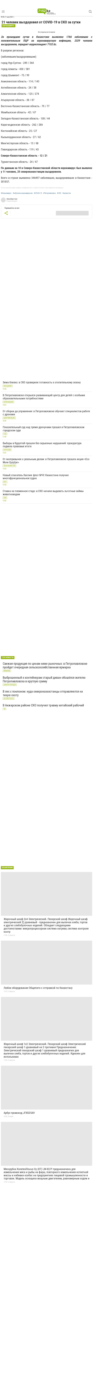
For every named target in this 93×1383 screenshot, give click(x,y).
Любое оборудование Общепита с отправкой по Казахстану (38, 987)
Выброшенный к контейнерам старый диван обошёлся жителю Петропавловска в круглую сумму (44, 679)
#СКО (59, 193)
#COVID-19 (38, 193)
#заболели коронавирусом (23, 193)
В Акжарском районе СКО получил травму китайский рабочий (43, 705)
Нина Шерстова (12, 199)
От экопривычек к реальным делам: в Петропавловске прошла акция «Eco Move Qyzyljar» (46, 461)
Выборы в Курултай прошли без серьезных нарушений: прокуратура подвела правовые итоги (42, 445)
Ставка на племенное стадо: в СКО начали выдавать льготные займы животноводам (43, 492)
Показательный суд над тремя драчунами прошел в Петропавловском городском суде (43, 429)
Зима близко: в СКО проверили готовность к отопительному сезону (42, 382)
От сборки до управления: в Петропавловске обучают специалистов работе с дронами (46, 413)
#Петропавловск (49, 193)
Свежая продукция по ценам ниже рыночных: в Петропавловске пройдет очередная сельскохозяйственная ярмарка (45, 665)
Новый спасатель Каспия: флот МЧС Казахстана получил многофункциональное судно (36, 477)
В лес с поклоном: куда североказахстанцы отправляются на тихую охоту (43, 693)
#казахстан (66, 193)
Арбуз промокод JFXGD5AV (19, 1112)
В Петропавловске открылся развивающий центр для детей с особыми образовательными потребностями (44, 397)
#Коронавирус (6, 193)
